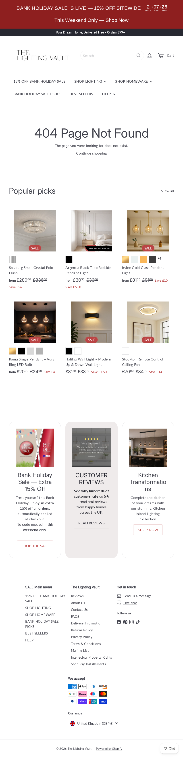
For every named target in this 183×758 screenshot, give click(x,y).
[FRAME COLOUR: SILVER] (12, 259)
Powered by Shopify (109, 748)
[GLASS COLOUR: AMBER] (143, 259)
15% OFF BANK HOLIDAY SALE (39, 81)
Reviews (77, 596)
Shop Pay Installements (88, 664)
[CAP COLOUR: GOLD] (12, 351)
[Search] (138, 55)
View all (167, 191)
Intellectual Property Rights (91, 657)
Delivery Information (86, 623)
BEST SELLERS (81, 94)
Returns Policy (82, 630)
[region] (91, 14)
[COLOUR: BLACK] (69, 259)
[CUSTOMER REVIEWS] (91, 447)
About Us (78, 603)
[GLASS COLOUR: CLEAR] (134, 259)
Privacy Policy (81, 637)
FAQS (75, 616)
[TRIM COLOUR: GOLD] (125, 259)
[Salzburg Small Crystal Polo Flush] (35, 249)
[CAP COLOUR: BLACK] (21, 351)
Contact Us (79, 609)
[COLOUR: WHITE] (77, 351)
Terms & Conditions (86, 644)
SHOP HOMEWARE (132, 81)
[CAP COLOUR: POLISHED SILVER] (30, 351)
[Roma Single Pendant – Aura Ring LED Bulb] (35, 337)
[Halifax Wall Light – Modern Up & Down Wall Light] (91, 337)
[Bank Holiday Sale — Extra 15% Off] (35, 448)
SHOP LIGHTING (88, 81)
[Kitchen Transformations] (148, 448)
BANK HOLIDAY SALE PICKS (37, 94)
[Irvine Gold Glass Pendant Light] (148, 246)
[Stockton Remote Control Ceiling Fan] (148, 337)
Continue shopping (91, 153)
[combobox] (112, 55)
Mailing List (80, 650)
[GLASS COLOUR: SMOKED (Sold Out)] (152, 259)
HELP (107, 94)
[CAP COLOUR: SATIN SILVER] (39, 351)
